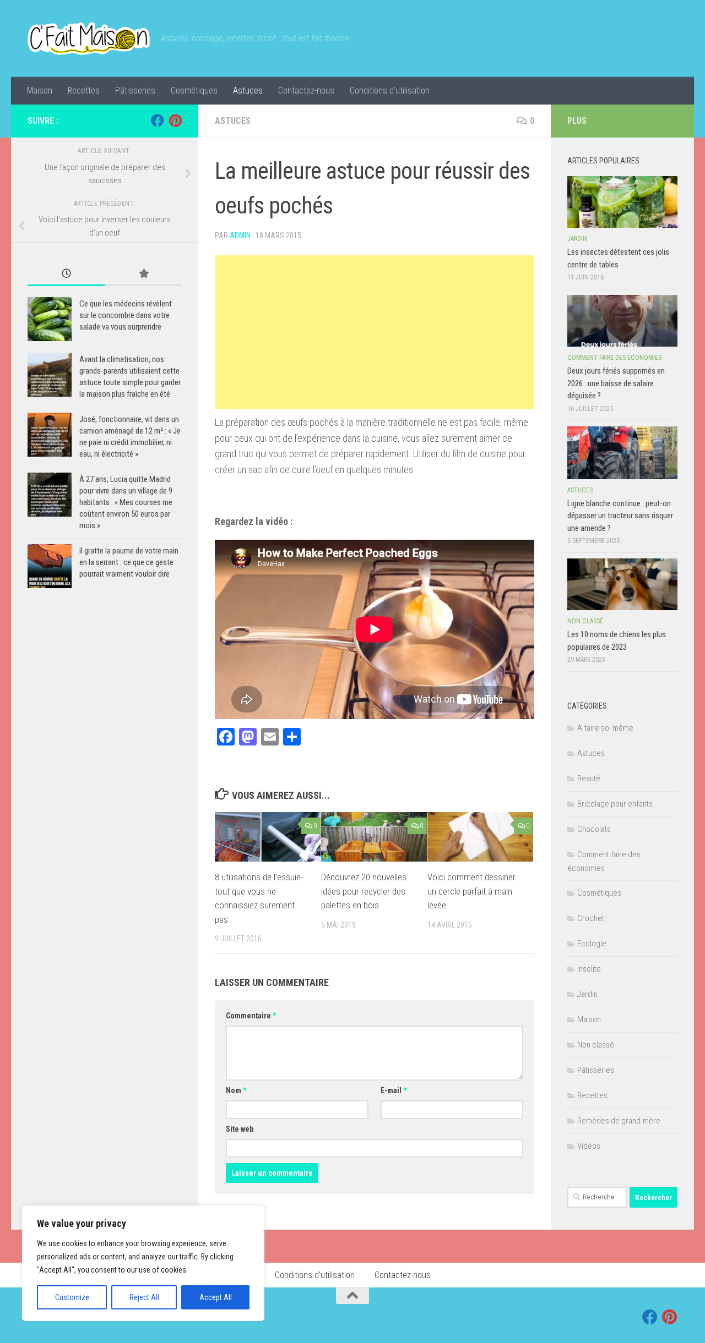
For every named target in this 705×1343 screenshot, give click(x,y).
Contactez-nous (306, 90)
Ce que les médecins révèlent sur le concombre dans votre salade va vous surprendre (125, 315)
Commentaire (251, 1015)
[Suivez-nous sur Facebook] (157, 120)
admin (240, 235)
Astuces (248, 90)
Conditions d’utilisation (390, 90)
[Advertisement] (374, 332)
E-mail (393, 1090)
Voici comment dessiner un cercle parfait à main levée (471, 891)
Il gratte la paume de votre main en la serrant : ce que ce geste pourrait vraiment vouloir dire (128, 562)
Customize (72, 1297)
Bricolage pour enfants (615, 804)
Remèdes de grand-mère (618, 1121)
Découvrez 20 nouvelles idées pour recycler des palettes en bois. (363, 891)
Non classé (585, 621)
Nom (236, 1090)
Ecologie (591, 944)
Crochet (590, 918)
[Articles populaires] (143, 274)
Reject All (144, 1297)
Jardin (577, 239)
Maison (39, 90)
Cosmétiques (194, 90)
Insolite (589, 969)
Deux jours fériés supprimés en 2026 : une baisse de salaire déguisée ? (616, 383)
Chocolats (594, 829)
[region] (143, 1263)
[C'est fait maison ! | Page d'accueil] (89, 38)
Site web (239, 1129)
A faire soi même (605, 728)
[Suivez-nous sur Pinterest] (175, 120)
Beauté (588, 778)
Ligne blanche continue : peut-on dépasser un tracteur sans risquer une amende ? (620, 515)
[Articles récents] (66, 274)
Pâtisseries (135, 90)
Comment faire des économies (614, 357)
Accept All (215, 1297)
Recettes (84, 90)
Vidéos (588, 1146)
